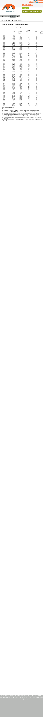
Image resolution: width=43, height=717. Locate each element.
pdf (18, 16)
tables (12, 16)
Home (25, 8)
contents (4, 16)
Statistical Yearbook (32, 11)
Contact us (28, 5)
